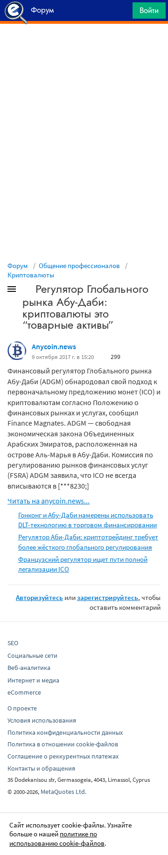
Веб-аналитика (28, 667)
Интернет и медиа (33, 680)
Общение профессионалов (79, 265)
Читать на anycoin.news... (48, 500)
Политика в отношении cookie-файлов (62, 744)
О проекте (22, 708)
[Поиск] (122, 13)
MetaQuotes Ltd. (63, 791)
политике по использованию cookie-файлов (57, 838)
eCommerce (24, 692)
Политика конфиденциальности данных (65, 732)
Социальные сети (32, 655)
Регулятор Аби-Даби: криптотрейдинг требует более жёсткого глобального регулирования (88, 541)
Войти (149, 10)
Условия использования (41, 720)
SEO (12, 643)
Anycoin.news (54, 346)
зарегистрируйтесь (107, 597)
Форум (17, 265)
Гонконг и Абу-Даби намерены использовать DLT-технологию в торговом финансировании (87, 519)
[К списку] (27, 290)
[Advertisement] (84, 47)
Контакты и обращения (41, 768)
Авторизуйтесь (39, 597)
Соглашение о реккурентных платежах (63, 756)
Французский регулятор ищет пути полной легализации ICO (82, 564)
